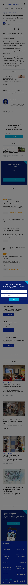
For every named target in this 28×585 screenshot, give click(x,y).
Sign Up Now (14, 299)
